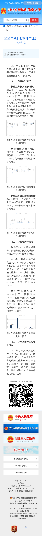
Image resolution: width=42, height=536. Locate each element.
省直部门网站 (21, 465)
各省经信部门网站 (21, 459)
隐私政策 (13, 503)
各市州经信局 (21, 472)
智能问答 (19, 3)
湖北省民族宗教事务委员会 (21, 461)
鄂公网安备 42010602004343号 (24, 498)
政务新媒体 (23, 503)
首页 (9, 26)
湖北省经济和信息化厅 (17, 11)
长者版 (35, 3)
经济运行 (28, 26)
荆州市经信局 (21, 468)
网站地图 (21, 483)
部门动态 (18, 26)
